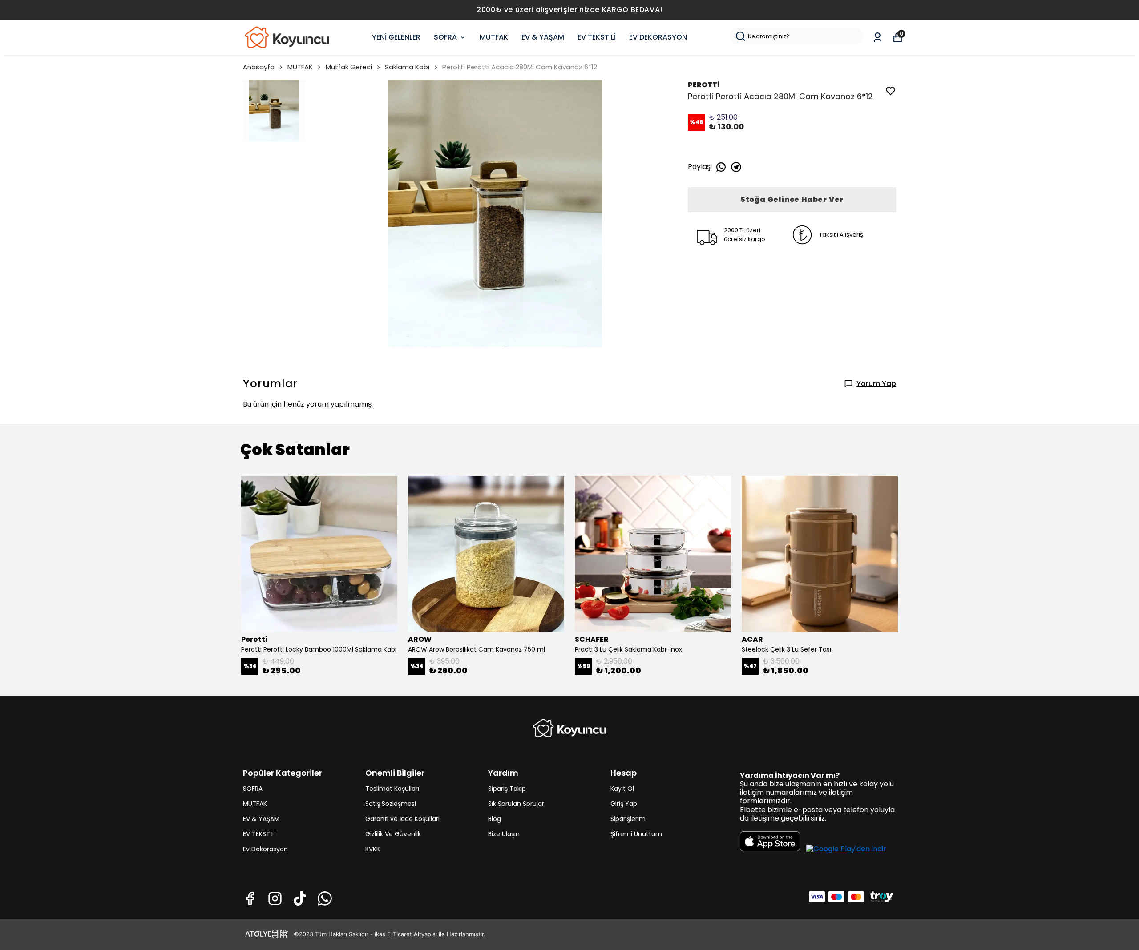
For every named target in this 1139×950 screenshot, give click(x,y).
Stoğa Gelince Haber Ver (792, 199)
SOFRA (445, 37)
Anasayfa (259, 67)
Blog (494, 818)
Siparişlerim (628, 818)
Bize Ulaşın (504, 833)
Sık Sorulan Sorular (516, 803)
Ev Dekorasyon (265, 849)
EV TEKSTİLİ (597, 37)
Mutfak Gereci (349, 67)
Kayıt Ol (622, 788)
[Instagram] (275, 898)
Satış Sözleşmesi (390, 803)
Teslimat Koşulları (392, 788)
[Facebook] (250, 898)
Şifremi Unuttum (636, 833)
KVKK (372, 849)
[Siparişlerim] (877, 37)
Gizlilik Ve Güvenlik (393, 833)
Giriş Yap (623, 803)
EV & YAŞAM (542, 37)
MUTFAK (494, 37)
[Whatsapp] (325, 898)
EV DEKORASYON (658, 37)
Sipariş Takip (507, 788)
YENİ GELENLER (396, 37)
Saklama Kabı (407, 67)
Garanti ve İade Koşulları (402, 818)
